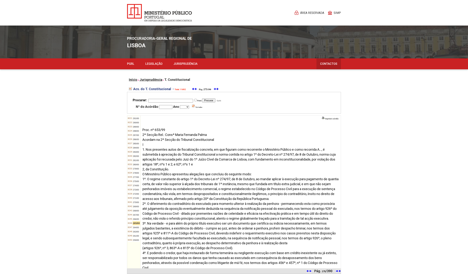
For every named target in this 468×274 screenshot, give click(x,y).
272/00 (136, 194)
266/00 (136, 219)
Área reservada (312, 13)
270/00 (136, 202)
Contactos (328, 63)
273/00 (136, 190)
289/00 (136, 127)
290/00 (136, 122)
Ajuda (218, 101)
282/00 (136, 156)
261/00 (136, 236)
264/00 (136, 227)
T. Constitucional (177, 80)
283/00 (136, 152)
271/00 (136, 198)
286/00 (136, 139)
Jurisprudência (185, 63)
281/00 (136, 160)
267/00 (136, 215)
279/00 (136, 169)
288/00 (136, 131)
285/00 (136, 143)
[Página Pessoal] (159, 13)
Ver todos (198, 107)
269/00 (136, 206)
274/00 (136, 185)
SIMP (337, 13)
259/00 (136, 240)
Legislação (154, 63)
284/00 (136, 148)
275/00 (136, 181)
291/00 (136, 118)
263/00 (136, 232)
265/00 (136, 223)
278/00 (136, 173)
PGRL (130, 63)
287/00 (136, 135)
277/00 (136, 177)
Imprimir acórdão (332, 119)
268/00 (136, 211)
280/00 (136, 164)
